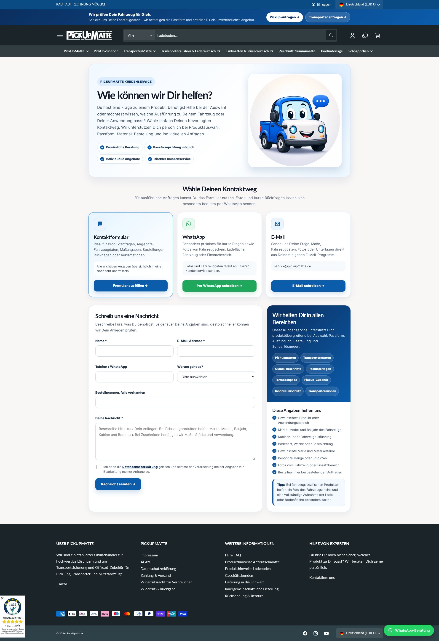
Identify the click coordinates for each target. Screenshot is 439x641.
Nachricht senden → (118, 484)
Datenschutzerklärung (140, 467)
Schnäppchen (358, 51)
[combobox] (246, 35)
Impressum (149, 555)
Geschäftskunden (239, 575)
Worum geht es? (190, 367)
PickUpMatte (74, 51)
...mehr (61, 584)
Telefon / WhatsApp (111, 367)
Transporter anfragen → (328, 17)
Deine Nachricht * (109, 418)
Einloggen (324, 4)
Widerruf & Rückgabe (158, 589)
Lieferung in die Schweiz (244, 582)
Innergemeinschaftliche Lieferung (251, 589)
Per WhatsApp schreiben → (219, 286)
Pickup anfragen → (284, 17)
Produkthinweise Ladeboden (248, 568)
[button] (60, 35)
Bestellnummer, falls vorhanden (120, 392)
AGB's (145, 562)
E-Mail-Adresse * (191, 341)
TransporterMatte (138, 51)
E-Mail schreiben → (308, 286)
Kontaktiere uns (322, 577)
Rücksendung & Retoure (244, 595)
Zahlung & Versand (156, 575)
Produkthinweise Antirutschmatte (252, 562)
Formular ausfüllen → (130, 285)
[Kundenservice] (365, 35)
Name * (101, 341)
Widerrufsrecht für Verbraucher (166, 582)
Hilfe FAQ (233, 555)
